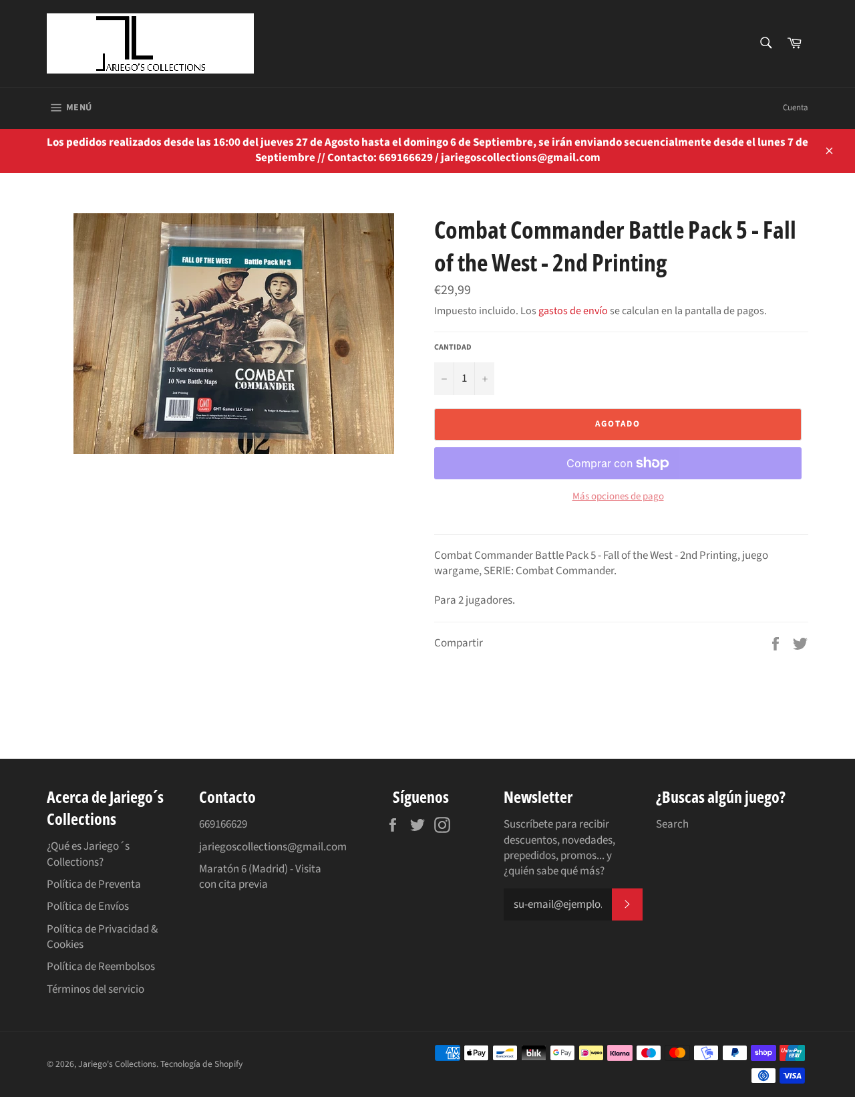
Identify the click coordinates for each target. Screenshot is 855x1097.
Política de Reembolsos (101, 967)
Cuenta (795, 108)
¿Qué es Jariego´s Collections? (88, 854)
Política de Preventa (94, 884)
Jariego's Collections (117, 1064)
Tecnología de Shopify (201, 1064)
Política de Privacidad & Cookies (102, 937)
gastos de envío (573, 310)
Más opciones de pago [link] (618, 496)
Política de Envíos (88, 906)
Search (672, 824)
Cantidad (453, 347)
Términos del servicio (95, 989)
